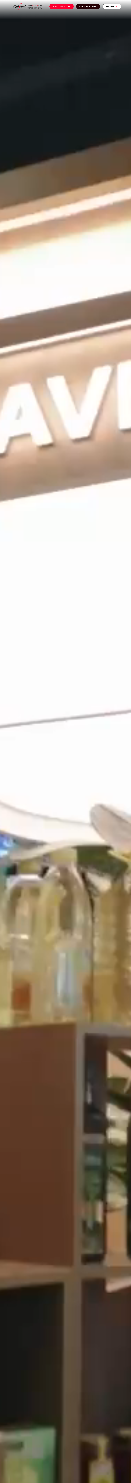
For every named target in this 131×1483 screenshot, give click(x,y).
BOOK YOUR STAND (62, 6)
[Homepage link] (28, 6)
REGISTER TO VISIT (88, 6)
